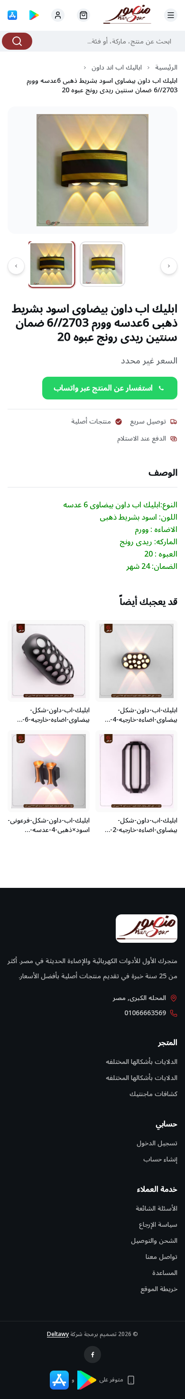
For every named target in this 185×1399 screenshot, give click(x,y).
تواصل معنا (161, 1257)
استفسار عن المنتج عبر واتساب (103, 388)
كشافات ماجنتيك (153, 1094)
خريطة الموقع (158, 1289)
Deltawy (58, 1334)
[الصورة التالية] (16, 265)
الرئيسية (166, 67)
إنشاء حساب (160, 1159)
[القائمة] (170, 15)
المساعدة (164, 1273)
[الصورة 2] (102, 264)
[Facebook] (92, 1354)
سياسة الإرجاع (158, 1224)
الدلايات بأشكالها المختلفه (141, 1062)
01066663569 (145, 1013)
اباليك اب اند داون (117, 67)
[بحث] (17, 41)
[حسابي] (83, 15)
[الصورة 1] (51, 264)
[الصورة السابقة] (168, 265)
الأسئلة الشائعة (156, 1208)
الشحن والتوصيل (154, 1241)
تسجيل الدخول (157, 1143)
